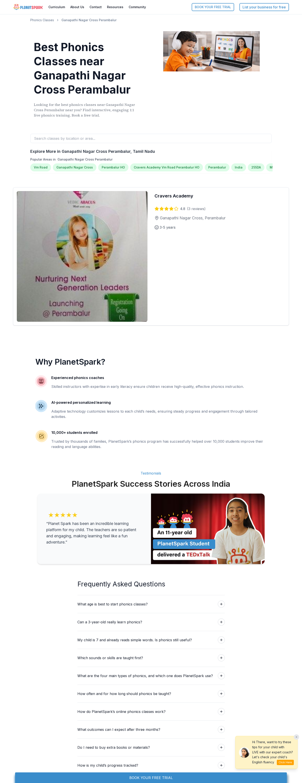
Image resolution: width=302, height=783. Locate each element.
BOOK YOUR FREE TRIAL (213, 7)
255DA (256, 167)
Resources (115, 7)
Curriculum (56, 7)
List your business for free (264, 7)
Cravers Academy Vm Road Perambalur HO (166, 167)
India (239, 167)
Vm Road (41, 167)
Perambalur (217, 167)
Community (137, 7)
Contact (96, 7)
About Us (77, 7)
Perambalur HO (113, 167)
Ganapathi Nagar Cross (74, 167)
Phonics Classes (42, 20)
